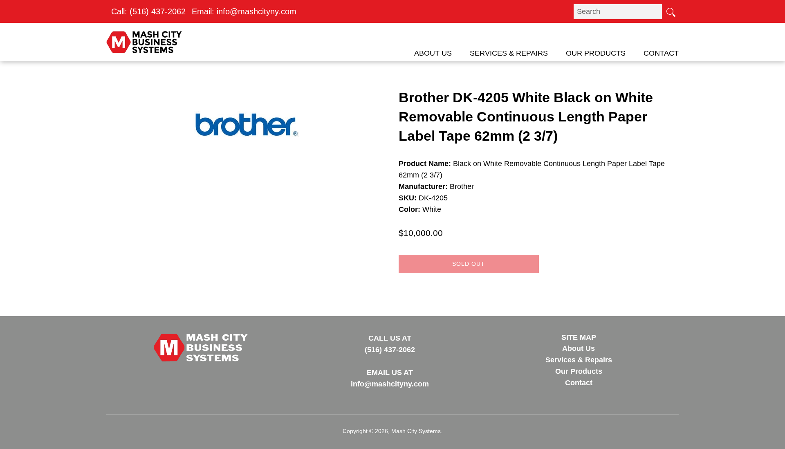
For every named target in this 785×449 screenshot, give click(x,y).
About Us (433, 53)
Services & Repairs (509, 53)
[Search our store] (670, 11)
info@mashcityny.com (256, 11)
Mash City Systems (416, 431)
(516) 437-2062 (158, 11)
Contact (661, 53)
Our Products (596, 53)
